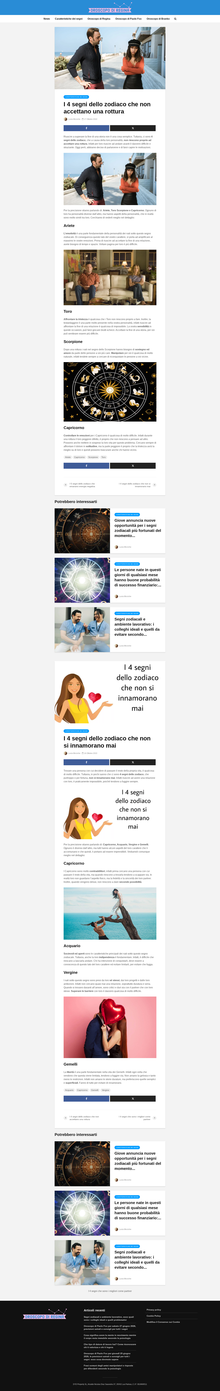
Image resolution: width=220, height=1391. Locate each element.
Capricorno (79, 457)
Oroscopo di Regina (99, 19)
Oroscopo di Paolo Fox (128, 19)
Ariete (68, 457)
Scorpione (93, 457)
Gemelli (94, 1090)
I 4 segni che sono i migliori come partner (110, 1291)
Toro (103, 457)
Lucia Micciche (74, 119)
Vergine (105, 1090)
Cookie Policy (154, 1316)
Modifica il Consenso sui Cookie (163, 1322)
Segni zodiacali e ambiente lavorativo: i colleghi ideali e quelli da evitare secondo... (137, 627)
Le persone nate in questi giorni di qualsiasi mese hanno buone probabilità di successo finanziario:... (137, 577)
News (47, 19)
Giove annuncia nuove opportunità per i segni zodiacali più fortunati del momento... (137, 528)
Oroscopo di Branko (158, 19)
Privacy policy (154, 1310)
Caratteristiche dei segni (68, 19)
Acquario (69, 1090)
